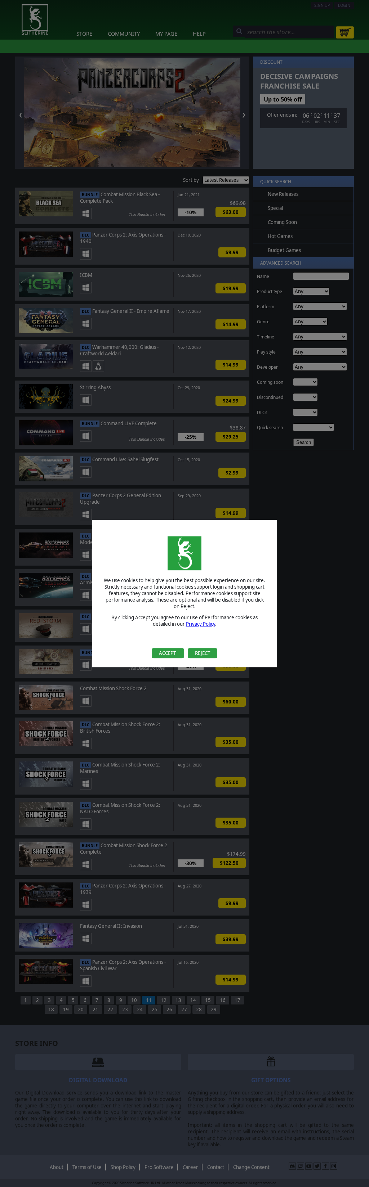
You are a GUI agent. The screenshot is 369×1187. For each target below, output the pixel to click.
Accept (168, 653)
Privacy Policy (200, 624)
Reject (202, 653)
